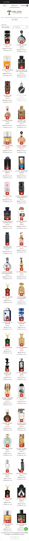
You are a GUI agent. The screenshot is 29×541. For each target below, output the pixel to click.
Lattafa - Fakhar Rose (7, 121)
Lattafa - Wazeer (7, 297)
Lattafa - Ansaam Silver (21, 373)
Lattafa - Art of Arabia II (21, 499)
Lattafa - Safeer (7, 347)
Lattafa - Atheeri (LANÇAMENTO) (21, 449)
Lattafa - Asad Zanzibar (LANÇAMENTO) (21, 323)
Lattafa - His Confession (7, 373)
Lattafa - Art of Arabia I (7, 171)
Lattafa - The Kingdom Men (22, 121)
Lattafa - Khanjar (21, 473)
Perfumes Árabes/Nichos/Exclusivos (14, 17)
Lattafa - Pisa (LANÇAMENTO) (7, 247)
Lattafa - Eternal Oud (21, 272)
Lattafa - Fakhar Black (21, 45)
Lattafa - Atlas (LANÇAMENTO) (21, 424)
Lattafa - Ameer (7, 498)
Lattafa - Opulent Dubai (7, 449)
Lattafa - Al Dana (21, 95)
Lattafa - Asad (7, 45)
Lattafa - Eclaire (22, 246)
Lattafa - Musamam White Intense (7, 398)
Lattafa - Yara (7, 196)
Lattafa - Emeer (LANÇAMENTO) (21, 297)
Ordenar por (3, 24)
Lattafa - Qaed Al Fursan (21, 524)
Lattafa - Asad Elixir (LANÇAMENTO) (22, 196)
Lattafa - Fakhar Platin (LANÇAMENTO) (7, 272)
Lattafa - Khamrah (7, 70)
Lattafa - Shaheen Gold (21, 348)
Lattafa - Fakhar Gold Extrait (21, 146)
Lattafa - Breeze (21, 398)
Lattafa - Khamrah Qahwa (7, 146)
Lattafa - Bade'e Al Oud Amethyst (7, 222)
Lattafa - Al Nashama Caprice (21, 171)
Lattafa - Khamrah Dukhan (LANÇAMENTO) (7, 524)
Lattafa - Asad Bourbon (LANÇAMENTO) (7, 96)
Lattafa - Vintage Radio (21, 222)
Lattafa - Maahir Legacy (7, 474)
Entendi (14, 537)
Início (2, 17)
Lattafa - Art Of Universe (7, 323)
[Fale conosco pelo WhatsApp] (26, 528)
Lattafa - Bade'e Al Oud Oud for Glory (21, 70)
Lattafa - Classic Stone (7, 424)
